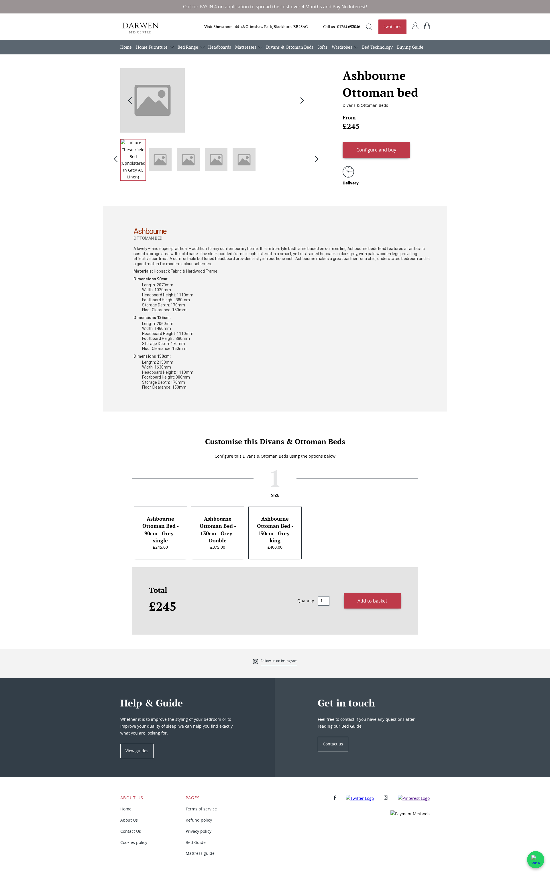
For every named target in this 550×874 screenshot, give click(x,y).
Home (126, 47)
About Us (129, 820)
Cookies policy (133, 842)
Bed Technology (377, 47)
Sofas (322, 47)
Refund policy (199, 820)
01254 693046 (348, 26)
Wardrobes (342, 47)
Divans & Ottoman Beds (289, 47)
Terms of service (201, 809)
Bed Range (188, 47)
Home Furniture (152, 47)
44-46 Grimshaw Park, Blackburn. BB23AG (271, 26)
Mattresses (245, 47)
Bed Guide (196, 842)
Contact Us (130, 831)
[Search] (369, 26)
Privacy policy (198, 831)
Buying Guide (410, 47)
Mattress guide (200, 853)
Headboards (219, 47)
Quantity (305, 600)
